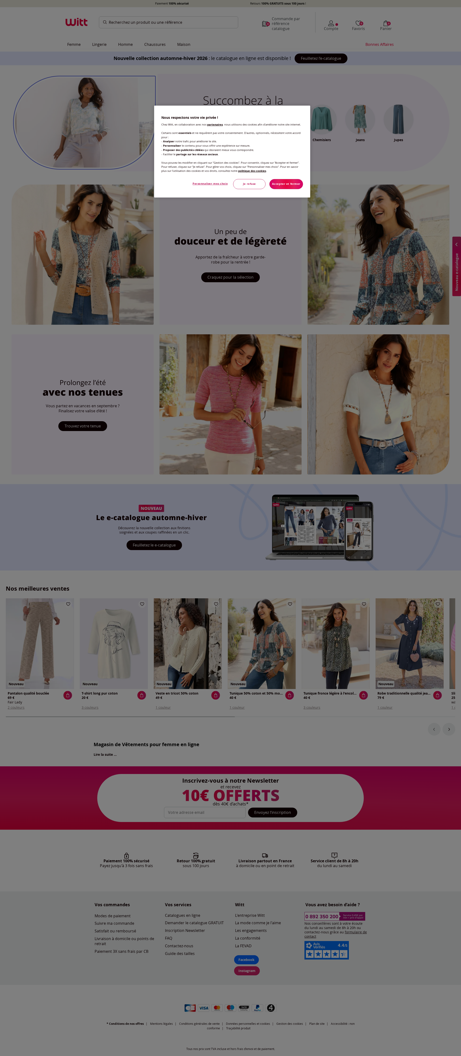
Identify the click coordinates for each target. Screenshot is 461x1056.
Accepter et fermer (286, 184)
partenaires (215, 124)
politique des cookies (252, 171)
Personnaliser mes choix (210, 184)
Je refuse (249, 184)
